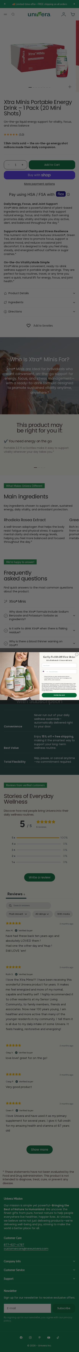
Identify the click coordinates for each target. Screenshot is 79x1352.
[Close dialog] (76, 654)
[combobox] (45, 671)
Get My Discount (59, 695)
